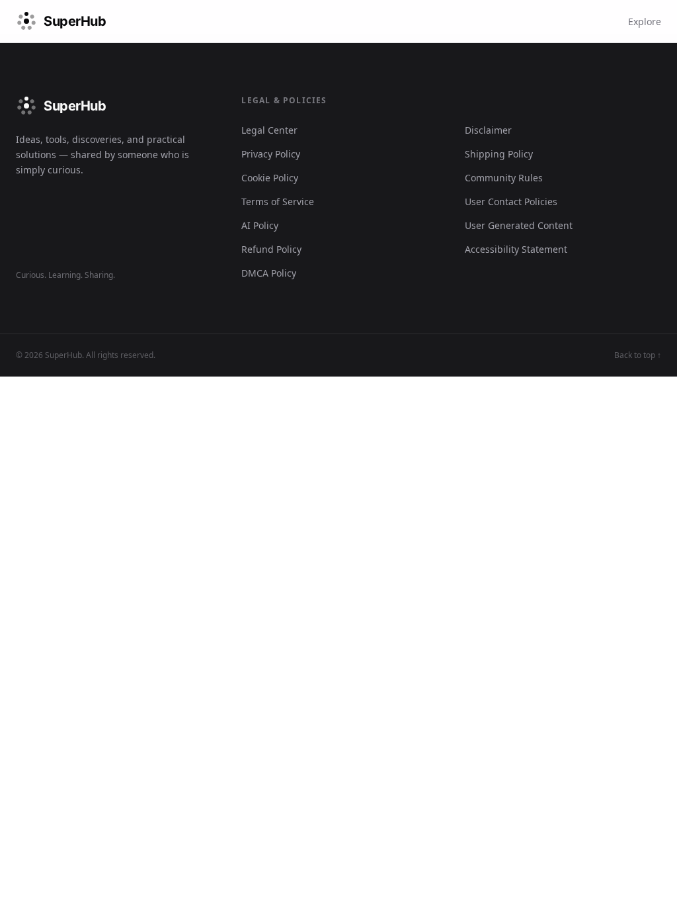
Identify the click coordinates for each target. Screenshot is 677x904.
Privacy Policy (270, 154)
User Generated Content (519, 225)
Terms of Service (277, 201)
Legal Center (269, 130)
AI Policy (259, 225)
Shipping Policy (499, 154)
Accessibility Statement (516, 249)
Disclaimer (488, 130)
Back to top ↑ (637, 355)
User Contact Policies (511, 201)
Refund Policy (271, 249)
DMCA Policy (268, 273)
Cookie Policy (269, 177)
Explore (644, 21)
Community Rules (504, 177)
